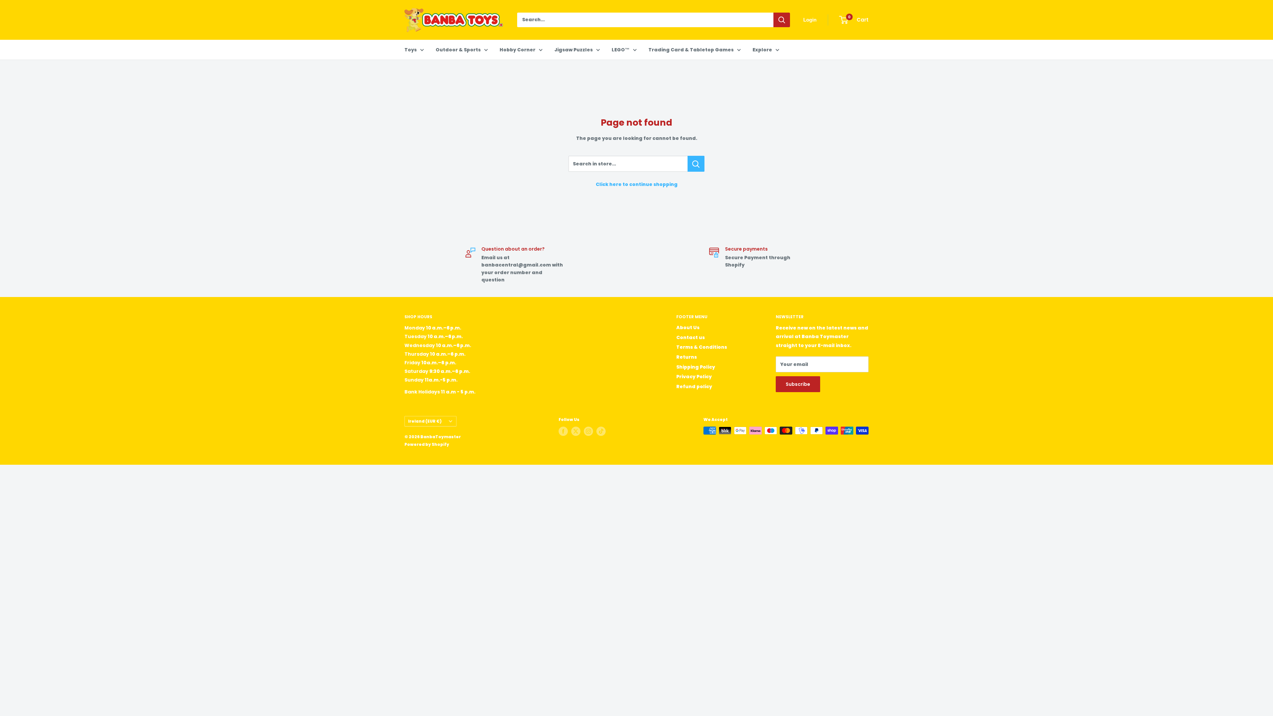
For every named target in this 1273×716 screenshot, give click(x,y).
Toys (410, 49)
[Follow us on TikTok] (601, 431)
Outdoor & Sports (458, 49)
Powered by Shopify (426, 444)
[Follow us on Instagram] (588, 431)
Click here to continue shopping (637, 184)
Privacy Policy (694, 376)
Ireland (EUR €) (425, 421)
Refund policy (694, 386)
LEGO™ (621, 49)
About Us (687, 327)
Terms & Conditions (701, 347)
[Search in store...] (696, 164)
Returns (686, 357)
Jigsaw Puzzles (573, 49)
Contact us (690, 337)
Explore (762, 49)
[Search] (781, 20)
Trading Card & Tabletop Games (691, 49)
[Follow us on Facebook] (563, 431)
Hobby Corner (517, 49)
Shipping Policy (695, 367)
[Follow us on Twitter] (575, 431)
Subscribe (798, 384)
